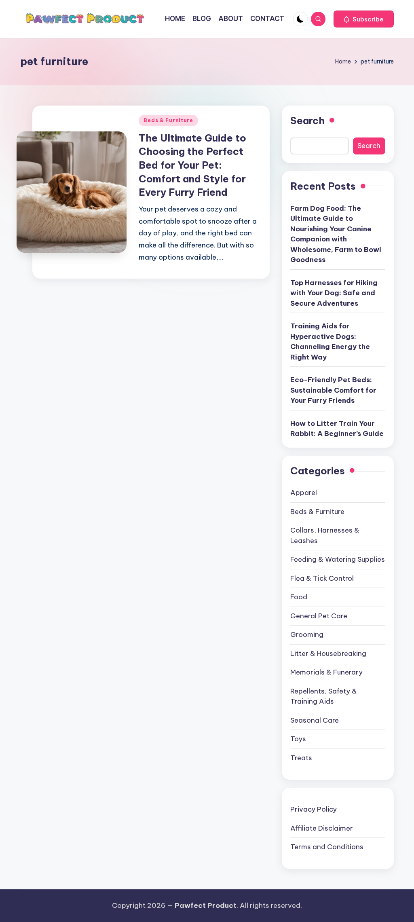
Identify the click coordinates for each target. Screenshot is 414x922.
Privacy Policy (313, 809)
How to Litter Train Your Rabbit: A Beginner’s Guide (337, 428)
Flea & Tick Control (322, 578)
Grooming (306, 634)
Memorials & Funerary (326, 672)
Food (298, 596)
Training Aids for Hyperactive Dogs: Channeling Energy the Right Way (330, 341)
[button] (364, 19)
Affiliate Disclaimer (321, 828)
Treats (301, 757)
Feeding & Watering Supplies (337, 559)
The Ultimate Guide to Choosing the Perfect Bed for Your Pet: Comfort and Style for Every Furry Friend (192, 165)
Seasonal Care (314, 720)
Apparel (303, 492)
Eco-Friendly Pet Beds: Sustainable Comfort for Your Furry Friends (333, 390)
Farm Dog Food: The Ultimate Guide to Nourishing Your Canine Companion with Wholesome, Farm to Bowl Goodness (335, 234)
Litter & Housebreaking (328, 653)
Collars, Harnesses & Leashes (324, 535)
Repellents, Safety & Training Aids (323, 696)
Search (307, 120)
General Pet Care (318, 615)
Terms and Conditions (326, 846)
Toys (298, 738)
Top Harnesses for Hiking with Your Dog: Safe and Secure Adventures (334, 293)
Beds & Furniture (168, 120)
